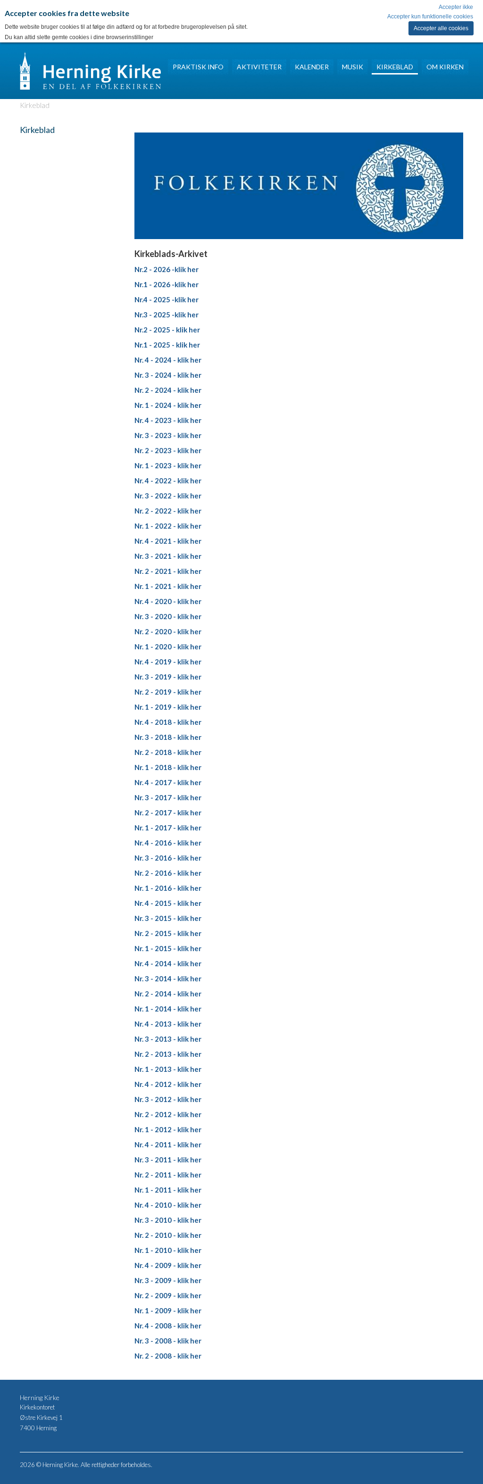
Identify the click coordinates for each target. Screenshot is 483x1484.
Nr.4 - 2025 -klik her (166, 299)
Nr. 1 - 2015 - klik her (167, 948)
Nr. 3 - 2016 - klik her (167, 858)
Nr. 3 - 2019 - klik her (167, 676)
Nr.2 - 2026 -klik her (166, 269)
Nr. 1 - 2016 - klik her (167, 888)
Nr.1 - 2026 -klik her (166, 284)
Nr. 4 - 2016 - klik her (167, 842)
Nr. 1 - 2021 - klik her (167, 586)
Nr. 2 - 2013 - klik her (167, 1054)
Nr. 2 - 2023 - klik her (167, 450)
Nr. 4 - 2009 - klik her (167, 1265)
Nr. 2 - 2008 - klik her (167, 1355)
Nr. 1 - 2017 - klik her (167, 827)
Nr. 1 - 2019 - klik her (167, 707)
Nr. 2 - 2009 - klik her (167, 1295)
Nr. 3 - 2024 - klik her (167, 375)
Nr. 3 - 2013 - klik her (167, 1039)
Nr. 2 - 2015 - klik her (167, 933)
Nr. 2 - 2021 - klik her (167, 571)
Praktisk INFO (198, 67)
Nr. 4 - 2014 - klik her (167, 963)
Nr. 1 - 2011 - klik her (167, 1190)
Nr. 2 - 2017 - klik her (167, 812)
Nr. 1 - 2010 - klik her (167, 1250)
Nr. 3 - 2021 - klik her (167, 556)
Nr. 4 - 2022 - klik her (167, 480)
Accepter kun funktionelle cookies (430, 16)
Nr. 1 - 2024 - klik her (167, 405)
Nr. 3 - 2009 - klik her (167, 1280)
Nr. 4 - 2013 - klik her (167, 1024)
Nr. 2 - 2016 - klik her (167, 873)
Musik (352, 67)
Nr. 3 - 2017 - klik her (167, 797)
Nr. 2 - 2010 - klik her (167, 1235)
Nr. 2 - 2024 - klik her (167, 390)
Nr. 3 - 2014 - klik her (167, 978)
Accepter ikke (456, 7)
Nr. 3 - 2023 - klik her (167, 435)
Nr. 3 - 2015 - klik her (167, 918)
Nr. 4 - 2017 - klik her (167, 782)
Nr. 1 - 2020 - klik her (167, 646)
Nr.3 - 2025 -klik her (166, 314)
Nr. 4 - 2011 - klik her (167, 1144)
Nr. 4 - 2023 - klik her (167, 420)
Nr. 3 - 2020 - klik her (167, 616)
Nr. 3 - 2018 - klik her (167, 737)
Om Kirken (445, 67)
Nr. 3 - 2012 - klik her (167, 1099)
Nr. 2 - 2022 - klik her (167, 510)
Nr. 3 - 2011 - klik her (167, 1159)
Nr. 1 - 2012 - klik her (167, 1129)
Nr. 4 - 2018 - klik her (167, 722)
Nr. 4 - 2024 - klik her (167, 360)
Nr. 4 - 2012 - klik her (167, 1084)
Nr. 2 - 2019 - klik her (167, 692)
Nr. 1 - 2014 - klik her (167, 1008)
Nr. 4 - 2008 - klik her (167, 1325)
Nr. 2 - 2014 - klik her (167, 993)
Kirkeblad (394, 67)
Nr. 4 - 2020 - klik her (167, 601)
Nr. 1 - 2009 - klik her (167, 1310)
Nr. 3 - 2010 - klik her (167, 1220)
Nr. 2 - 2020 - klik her (167, 631)
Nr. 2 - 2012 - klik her (167, 1114)
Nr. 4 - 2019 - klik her (167, 661)
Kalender (312, 67)
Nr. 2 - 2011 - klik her (167, 1174)
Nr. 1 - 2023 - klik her (167, 465)
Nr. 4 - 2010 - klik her (167, 1205)
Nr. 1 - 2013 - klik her (167, 1069)
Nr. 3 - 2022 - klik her (167, 495)
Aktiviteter (259, 67)
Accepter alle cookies (441, 28)
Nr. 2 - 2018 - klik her (167, 752)
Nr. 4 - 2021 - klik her (167, 541)
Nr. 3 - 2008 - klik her (167, 1340)
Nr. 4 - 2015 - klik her (167, 903)
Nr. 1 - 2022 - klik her (167, 526)
